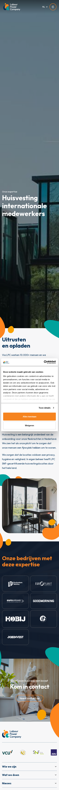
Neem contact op (30, 698)
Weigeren (29, 425)
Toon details (44, 408)
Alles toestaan (29, 416)
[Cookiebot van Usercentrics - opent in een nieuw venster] (44, 362)
